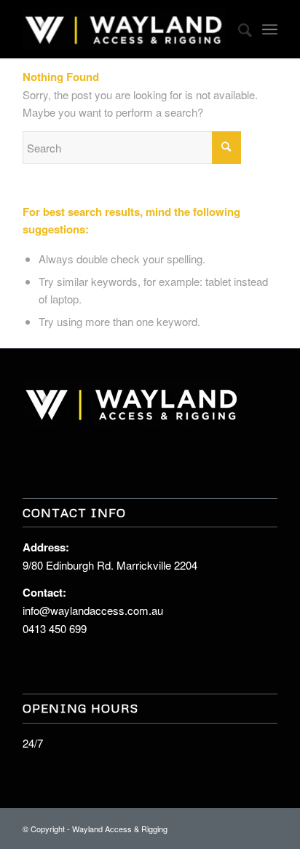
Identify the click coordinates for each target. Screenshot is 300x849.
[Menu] (269, 29)
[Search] (238, 29)
